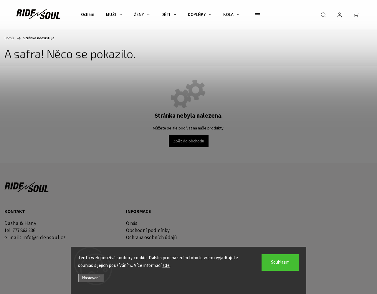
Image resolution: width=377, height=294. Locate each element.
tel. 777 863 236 (19, 230)
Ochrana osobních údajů (151, 237)
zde (166, 265)
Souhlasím (280, 262)
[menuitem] (87, 14)
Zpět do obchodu (188, 141)
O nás (131, 223)
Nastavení (91, 278)
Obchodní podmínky (148, 230)
